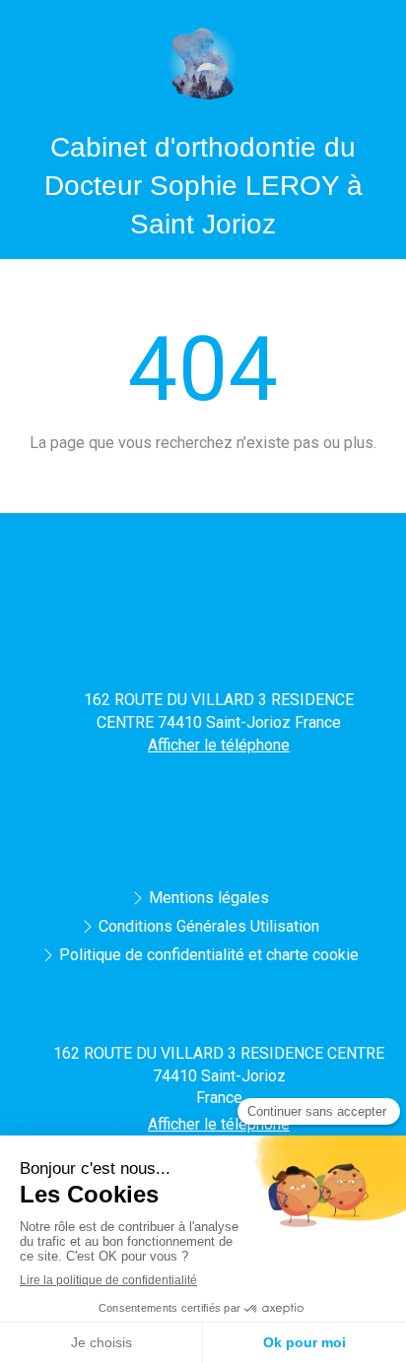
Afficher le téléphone (219, 745)
